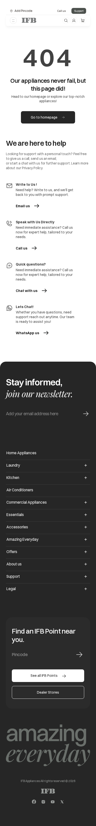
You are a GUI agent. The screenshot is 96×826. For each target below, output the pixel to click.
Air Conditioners (19, 490)
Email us (23, 206)
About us (14, 564)
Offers (11, 551)
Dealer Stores (48, 692)
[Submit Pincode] (79, 655)
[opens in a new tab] (34, 802)
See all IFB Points (44, 675)
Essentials (15, 514)
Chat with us (26, 291)
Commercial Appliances (26, 502)
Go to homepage (44, 117)
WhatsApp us (32, 333)
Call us (61, 11)
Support (78, 11)
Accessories (17, 527)
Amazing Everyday (22, 539)
